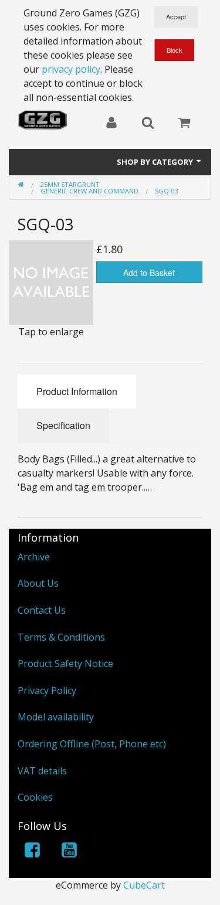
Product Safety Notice (65, 663)
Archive (34, 556)
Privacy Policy (47, 690)
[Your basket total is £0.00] (184, 123)
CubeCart (144, 885)
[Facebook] (32, 852)
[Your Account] (111, 123)
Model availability (56, 716)
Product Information (76, 391)
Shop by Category (156, 161)
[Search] (148, 123)
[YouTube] (69, 852)
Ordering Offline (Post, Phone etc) (92, 743)
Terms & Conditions (61, 637)
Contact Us (42, 610)
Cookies (35, 797)
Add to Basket (149, 272)
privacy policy (71, 69)
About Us (38, 583)
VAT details (42, 770)
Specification (63, 425)
